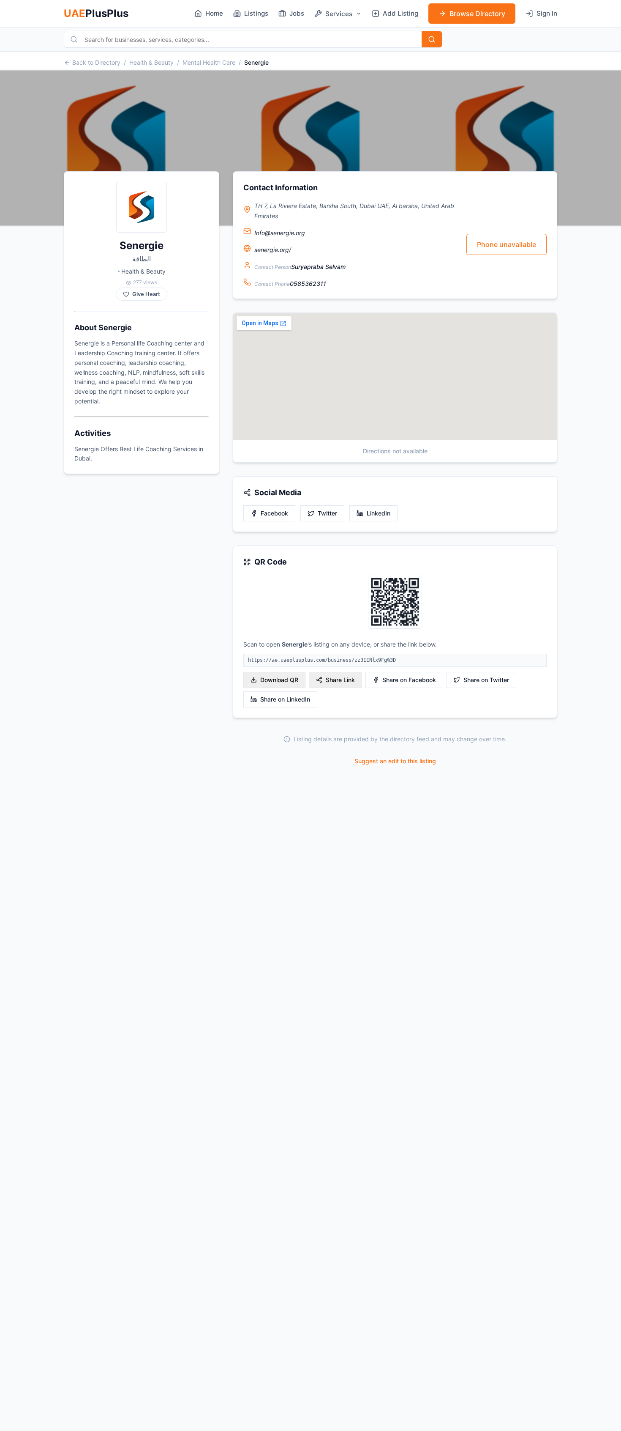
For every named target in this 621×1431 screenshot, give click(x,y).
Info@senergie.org (279, 232)
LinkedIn (378, 513)
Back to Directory (96, 62)
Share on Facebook (409, 679)
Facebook (274, 513)
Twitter (327, 513)
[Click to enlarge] (395, 602)
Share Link (340, 679)
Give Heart (146, 294)
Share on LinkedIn (285, 699)
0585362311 (308, 283)
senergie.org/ (272, 249)
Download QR (279, 679)
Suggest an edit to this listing (395, 761)
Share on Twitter (486, 679)
